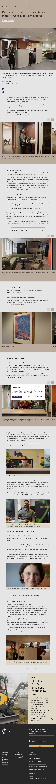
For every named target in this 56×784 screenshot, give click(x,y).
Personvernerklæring (39, 386)
